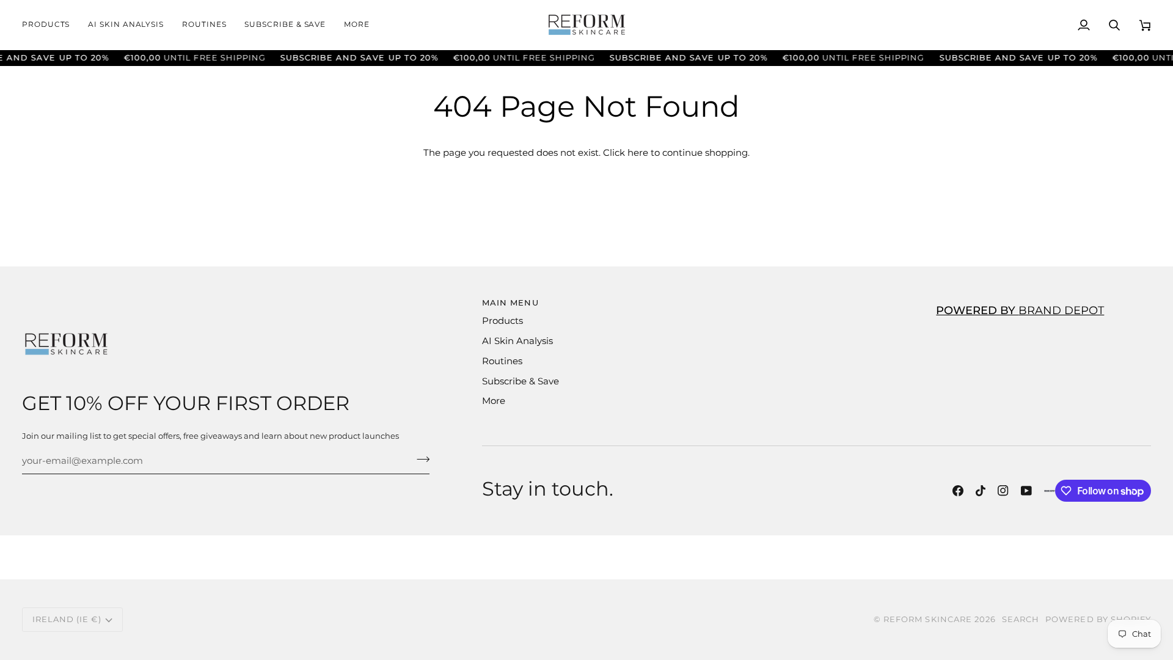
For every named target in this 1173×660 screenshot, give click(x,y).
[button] (50, 25)
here (637, 152)
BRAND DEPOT (1020, 310)
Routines (502, 361)
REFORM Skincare (927, 619)
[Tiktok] (980, 490)
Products (502, 320)
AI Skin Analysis (517, 341)
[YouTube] (1026, 490)
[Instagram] (1003, 490)
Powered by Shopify (1098, 619)
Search (1020, 619)
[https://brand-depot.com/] (1049, 490)
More (493, 400)
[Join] (419, 459)
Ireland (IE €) (66, 619)
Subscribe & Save (520, 381)
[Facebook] (957, 490)
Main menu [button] (510, 302)
